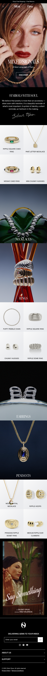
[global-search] (40, 6)
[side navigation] (3, 6)
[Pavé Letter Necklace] (35, 140)
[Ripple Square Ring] (35, 317)
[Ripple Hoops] (35, 494)
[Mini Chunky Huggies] (35, 169)
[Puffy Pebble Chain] (12, 317)
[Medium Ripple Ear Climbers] (35, 524)
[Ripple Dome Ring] (35, 346)
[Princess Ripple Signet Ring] (12, 524)
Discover (23, 75)
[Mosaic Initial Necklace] (12, 494)
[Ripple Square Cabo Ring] (12, 140)
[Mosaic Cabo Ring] (12, 169)
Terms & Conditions (18, 670)
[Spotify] (23, 645)
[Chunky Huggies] (12, 346)
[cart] (43, 6)
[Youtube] (27, 645)
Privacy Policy (6, 670)
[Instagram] (20, 645)
